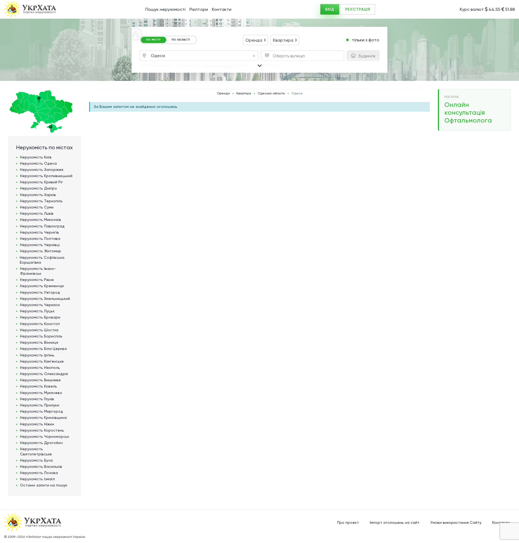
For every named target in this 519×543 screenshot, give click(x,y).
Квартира (243, 93)
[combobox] (255, 40)
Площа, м (217, 70)
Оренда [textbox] (253, 40)
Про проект (348, 522)
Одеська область (271, 93)
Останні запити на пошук (43, 485)
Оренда (223, 93)
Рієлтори (198, 9)
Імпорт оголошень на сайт (395, 522)
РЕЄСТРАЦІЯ (357, 9)
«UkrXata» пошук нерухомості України (55, 537)
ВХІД (329, 9)
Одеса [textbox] (203, 55)
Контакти (221, 9)
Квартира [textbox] (283, 40)
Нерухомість (36, 157)
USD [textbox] (146, 70)
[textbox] (290, 56)
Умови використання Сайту (455, 522)
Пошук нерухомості (165, 9)
